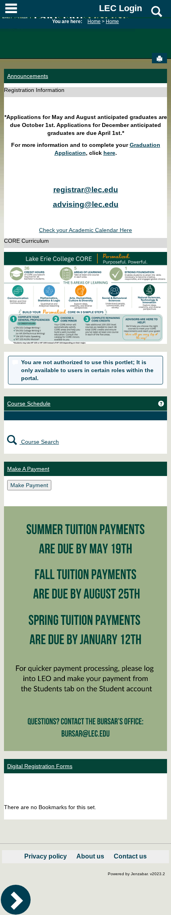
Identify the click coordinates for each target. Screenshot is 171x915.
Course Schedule (29, 403)
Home (94, 21)
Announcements (27, 76)
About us (90, 856)
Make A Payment (28, 469)
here (109, 153)
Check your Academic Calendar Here (85, 230)
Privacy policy (45, 856)
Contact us (130, 856)
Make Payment (29, 485)
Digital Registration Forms (39, 766)
